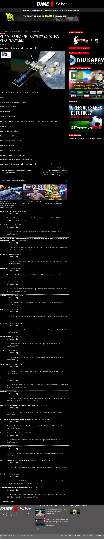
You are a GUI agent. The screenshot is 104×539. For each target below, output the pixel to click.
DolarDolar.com (65, 535)
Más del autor (20, 180)
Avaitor (2, 378)
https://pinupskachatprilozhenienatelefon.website (18, 460)
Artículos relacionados (9, 180)
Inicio (1, 31)
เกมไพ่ (2, 350)
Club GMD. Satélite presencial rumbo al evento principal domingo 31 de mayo (9, 203)
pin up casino (4, 323)
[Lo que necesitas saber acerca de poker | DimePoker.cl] (52, 4)
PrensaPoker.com (80, 535)
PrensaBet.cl (89, 535)
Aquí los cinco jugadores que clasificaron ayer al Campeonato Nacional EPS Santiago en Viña (55, 173)
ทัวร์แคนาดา (3, 254)
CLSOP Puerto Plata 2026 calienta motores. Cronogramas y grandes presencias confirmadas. (57, 521)
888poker (11, 159)
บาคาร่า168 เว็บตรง (5, 337)
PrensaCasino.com (98, 535)
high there (4, 474)
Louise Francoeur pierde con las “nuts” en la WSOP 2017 (17, 172)
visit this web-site (6, 282)
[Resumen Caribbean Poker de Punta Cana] (34, 192)
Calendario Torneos (57, 10)
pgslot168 (3, 268)
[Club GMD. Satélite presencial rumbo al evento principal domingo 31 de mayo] (11, 192)
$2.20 (7, 159)
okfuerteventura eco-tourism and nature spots (16, 419)
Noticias (26, 10)
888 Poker (7, 112)
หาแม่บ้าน (3, 446)
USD (31, 159)
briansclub (4, 392)
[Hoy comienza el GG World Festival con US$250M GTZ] (56, 192)
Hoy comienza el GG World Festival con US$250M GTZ (53, 202)
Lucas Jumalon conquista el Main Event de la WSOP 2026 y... (56, 510)
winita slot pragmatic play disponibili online (15, 405)
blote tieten (4, 225)
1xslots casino (5, 364)
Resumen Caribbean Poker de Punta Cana (32, 202)
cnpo (23, 159)
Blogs (77, 10)
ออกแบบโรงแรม (5, 295)
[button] (101, 10)
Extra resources (5, 211)
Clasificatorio (18, 159)
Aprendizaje (34, 10)
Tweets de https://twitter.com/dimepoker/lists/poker (85, 138)
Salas (46, 10)
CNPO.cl (72, 535)
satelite (27, 159)
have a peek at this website (9, 433)
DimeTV (41, 10)
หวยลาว (2, 309)
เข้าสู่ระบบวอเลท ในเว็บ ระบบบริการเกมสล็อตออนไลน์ (15, 488)
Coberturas (70, 10)
